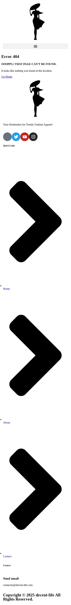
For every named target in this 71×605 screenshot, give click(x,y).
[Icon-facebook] (7, 136)
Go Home (6, 76)
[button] (35, 46)
